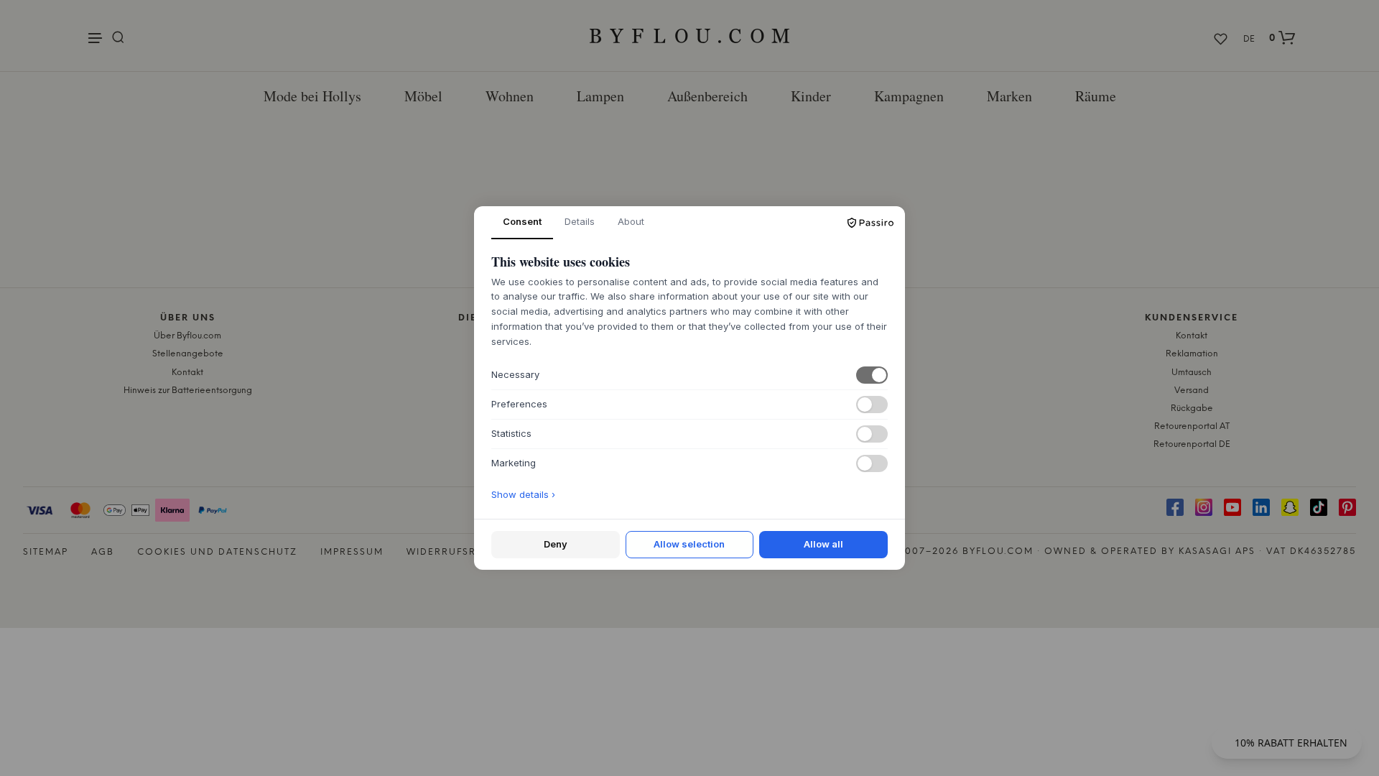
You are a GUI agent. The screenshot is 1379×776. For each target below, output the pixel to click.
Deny (555, 544)
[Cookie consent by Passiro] (870, 223)
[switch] (872, 375)
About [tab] (631, 221)
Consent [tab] (522, 221)
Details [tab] (580, 221)
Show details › (523, 494)
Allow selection (689, 544)
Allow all (823, 544)
